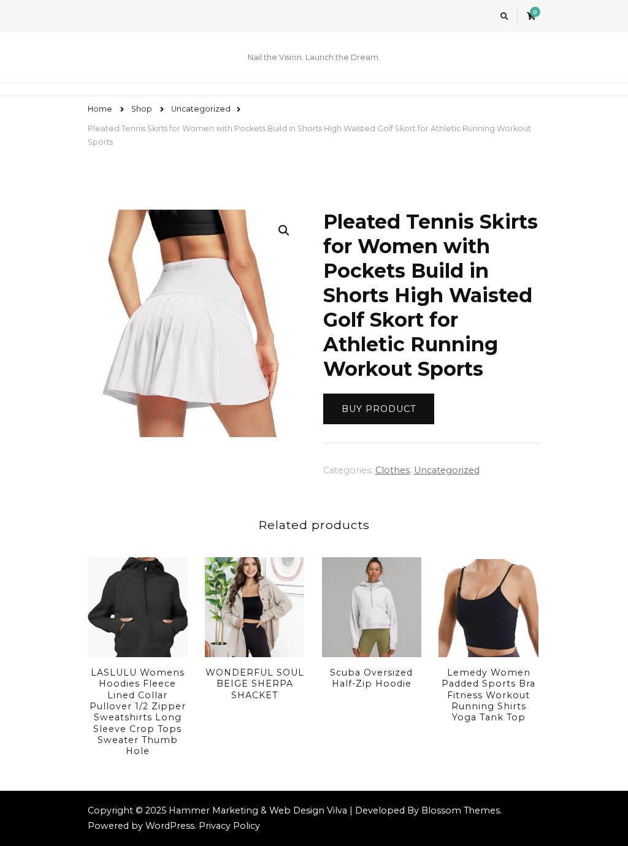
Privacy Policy (229, 825)
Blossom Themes (460, 810)
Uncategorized (447, 470)
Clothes (392, 470)
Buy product (379, 408)
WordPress (169, 825)
